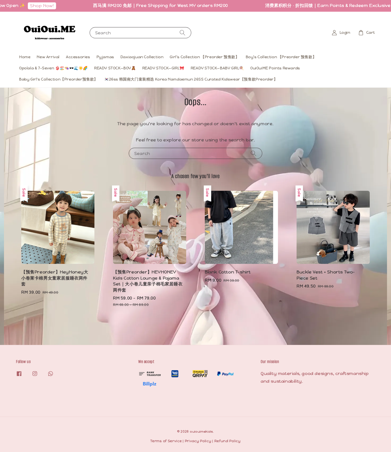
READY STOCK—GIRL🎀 (163, 68)
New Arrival (48, 56)
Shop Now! (30, 6)
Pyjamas (105, 56)
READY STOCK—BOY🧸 (115, 68)
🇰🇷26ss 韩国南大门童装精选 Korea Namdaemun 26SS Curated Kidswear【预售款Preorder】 (191, 79)
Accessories (78, 56)
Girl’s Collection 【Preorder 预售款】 (204, 56)
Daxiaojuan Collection (142, 56)
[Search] (182, 32)
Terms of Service (166, 441)
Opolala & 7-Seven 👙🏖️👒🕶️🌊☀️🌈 (53, 68)
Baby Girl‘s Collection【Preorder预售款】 (58, 79)
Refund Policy (227, 441)
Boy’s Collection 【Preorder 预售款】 (281, 56)
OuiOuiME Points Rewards (275, 68)
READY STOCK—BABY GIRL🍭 (217, 68)
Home (24, 56)
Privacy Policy (198, 441)
